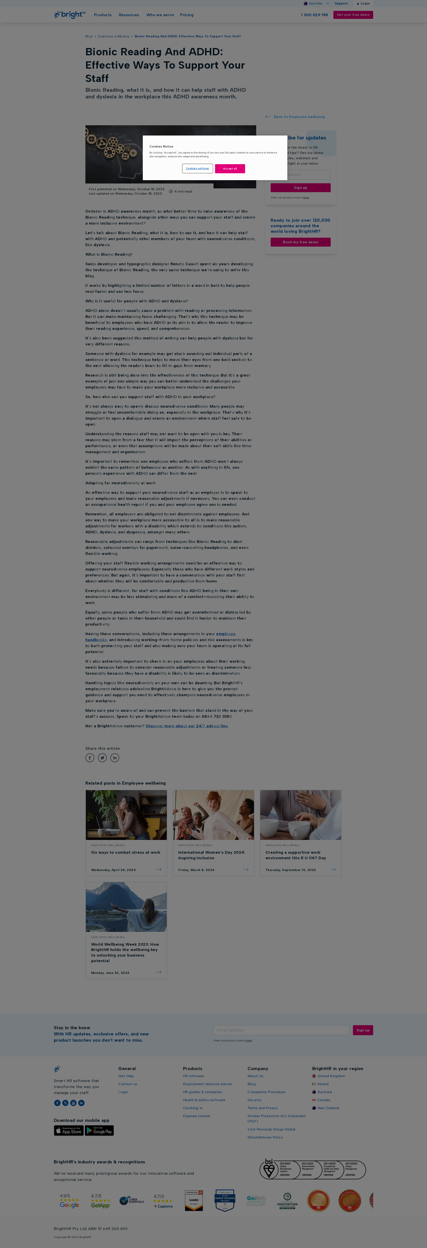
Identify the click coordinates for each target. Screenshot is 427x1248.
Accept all (230, 168)
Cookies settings (197, 168)
